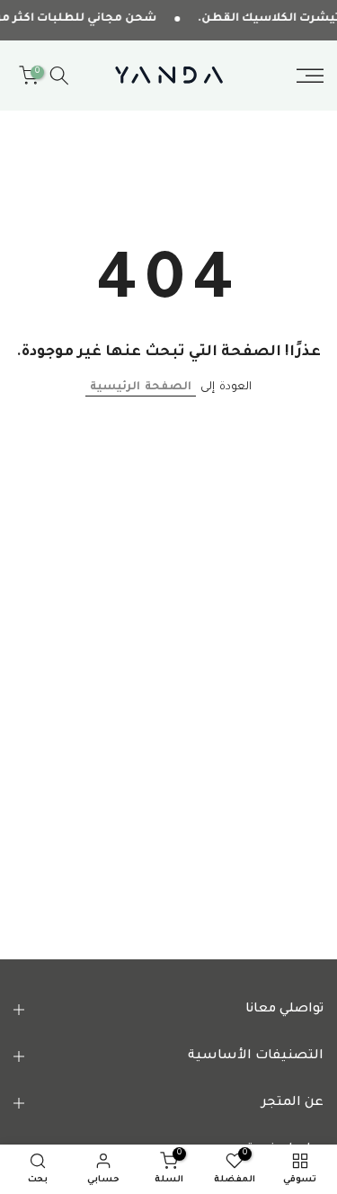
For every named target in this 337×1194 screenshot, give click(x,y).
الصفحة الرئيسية (140, 387)
